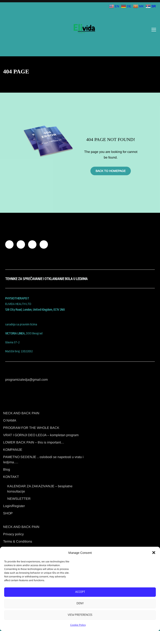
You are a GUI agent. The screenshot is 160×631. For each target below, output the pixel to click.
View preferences (80, 614)
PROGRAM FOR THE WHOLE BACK (31, 427)
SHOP (8, 513)
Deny (80, 603)
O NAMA (9, 420)
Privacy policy (13, 534)
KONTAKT (11, 477)
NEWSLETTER (19, 498)
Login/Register (14, 506)
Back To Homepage (111, 171)
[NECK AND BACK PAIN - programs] (84, 29)
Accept (80, 591)
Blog (6, 469)
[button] (154, 552)
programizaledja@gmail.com (26, 379)
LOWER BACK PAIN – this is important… (33, 442)
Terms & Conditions (17, 541)
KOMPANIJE (12, 449)
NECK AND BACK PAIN (21, 413)
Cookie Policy (78, 624)
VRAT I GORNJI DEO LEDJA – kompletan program (41, 435)
